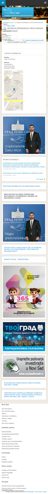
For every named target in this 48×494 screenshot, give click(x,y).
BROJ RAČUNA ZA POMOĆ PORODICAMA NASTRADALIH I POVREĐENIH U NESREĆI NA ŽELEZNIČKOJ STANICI (20, 196)
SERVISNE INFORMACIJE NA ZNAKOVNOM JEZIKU (21, 186)
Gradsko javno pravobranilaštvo (12, 441)
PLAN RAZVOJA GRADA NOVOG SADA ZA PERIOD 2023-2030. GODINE (22, 384)
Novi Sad (5, 404)
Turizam (4, 421)
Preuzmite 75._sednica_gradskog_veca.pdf (25, 40)
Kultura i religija (7, 418)
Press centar (7, 466)
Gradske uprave (7, 439)
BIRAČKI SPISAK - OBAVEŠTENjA (16, 259)
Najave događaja (10, 159)
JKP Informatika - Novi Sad (32, 492)
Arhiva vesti (5, 477)
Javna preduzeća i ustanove (11, 446)
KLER (3, 457)
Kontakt (5, 482)
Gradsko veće (6, 436)
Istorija (4, 413)
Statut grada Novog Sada (10, 444)
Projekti (4, 459)
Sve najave (39, 179)
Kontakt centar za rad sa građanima (13, 486)
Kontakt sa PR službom (9, 470)
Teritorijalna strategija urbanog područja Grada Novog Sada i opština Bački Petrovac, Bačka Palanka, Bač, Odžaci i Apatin (23, 395)
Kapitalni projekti (7, 462)
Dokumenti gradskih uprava (10, 448)
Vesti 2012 (5, 475)
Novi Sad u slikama (8, 423)
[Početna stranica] (18, 17)
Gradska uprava (8, 427)
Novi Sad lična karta (8, 411)
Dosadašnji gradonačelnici (10, 434)
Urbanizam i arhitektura (9, 416)
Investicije (6, 453)
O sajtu (44, 492)
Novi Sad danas (7, 409)
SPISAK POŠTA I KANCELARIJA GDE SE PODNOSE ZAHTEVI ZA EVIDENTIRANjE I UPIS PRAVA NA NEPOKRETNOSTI (22, 249)
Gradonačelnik (6, 432)
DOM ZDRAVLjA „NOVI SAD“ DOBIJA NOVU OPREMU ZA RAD (23, 173)
